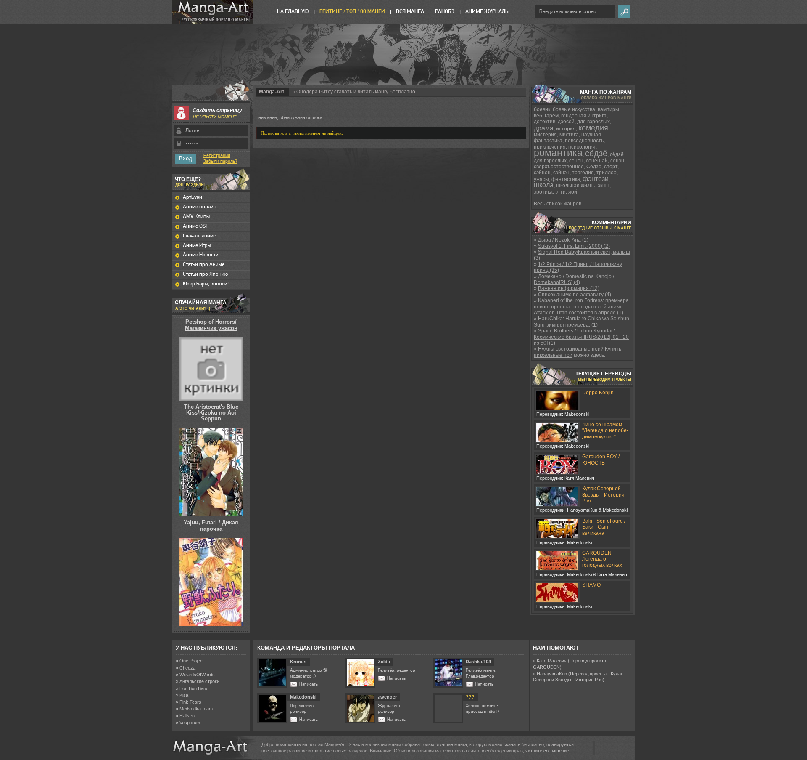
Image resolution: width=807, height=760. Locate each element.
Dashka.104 (478, 661)
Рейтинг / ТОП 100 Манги (352, 11)
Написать (308, 684)
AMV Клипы (196, 216)
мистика (569, 135)
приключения (550, 147)
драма (544, 128)
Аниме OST (195, 226)
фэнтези (596, 178)
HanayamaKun (552, 673)
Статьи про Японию (205, 274)
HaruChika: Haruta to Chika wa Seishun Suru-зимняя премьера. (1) (581, 321)
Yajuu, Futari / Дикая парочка (211, 525)
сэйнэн (561, 172)
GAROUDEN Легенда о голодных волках (602, 559)
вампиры (608, 109)
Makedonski (303, 696)
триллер (606, 172)
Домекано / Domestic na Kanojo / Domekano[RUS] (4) (574, 279)
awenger (387, 696)
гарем (552, 116)
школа (544, 185)
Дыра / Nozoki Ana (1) (563, 240)
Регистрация (216, 155)
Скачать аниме (199, 236)
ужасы (541, 179)
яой (572, 192)
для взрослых (593, 122)
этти (560, 192)
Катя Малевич (552, 660)
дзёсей (566, 122)
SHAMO (591, 585)
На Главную (293, 11)
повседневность (584, 140)
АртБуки (192, 197)
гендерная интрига (584, 116)
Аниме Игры (197, 245)
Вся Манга (410, 11)
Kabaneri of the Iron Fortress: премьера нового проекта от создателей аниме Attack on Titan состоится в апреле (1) (581, 307)
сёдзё (596, 153)
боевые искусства (574, 109)
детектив (544, 122)
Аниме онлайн (199, 207)
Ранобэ (444, 11)
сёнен (576, 161)
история (566, 129)
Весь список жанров (557, 204)
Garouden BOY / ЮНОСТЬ (601, 459)
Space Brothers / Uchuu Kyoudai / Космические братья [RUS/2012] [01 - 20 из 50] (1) (581, 337)
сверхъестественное (559, 167)
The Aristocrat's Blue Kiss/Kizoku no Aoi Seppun (211, 413)
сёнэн (617, 161)
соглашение (556, 750)
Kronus (298, 661)
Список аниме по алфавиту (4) (574, 295)
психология (582, 147)
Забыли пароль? (220, 161)
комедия (593, 128)
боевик (542, 109)
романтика (558, 152)
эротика (543, 192)
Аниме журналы (487, 11)
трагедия (583, 172)
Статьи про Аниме (203, 264)
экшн (603, 186)
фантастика (565, 179)
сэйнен (542, 172)
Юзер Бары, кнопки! (206, 284)
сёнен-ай (597, 161)
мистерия (545, 135)
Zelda (384, 661)
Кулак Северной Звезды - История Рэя (603, 495)
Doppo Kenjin (598, 393)
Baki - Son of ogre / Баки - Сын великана (603, 527)
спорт (610, 167)
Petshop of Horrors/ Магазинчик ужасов (211, 325)
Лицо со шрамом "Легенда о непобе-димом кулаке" (605, 431)
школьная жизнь (575, 186)
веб (538, 116)
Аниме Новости (201, 255)
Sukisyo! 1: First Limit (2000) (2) (574, 246)
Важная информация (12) (568, 288)
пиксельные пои (553, 355)
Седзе (593, 167)
